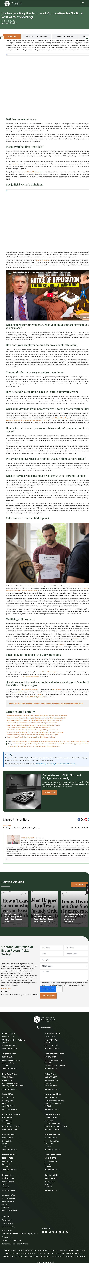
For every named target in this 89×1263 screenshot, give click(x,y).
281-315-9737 (7, 1057)
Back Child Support (22, 744)
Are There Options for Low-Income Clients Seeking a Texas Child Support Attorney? (34, 720)
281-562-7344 (8, 1037)
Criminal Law (7, 1223)
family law (16, 164)
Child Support (63, 744)
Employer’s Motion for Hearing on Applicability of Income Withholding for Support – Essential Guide (46, 703)
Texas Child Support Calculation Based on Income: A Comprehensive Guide (32, 723)
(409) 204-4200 (51, 1178)
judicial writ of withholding (50, 741)
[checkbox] (64, 984)
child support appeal (76, 744)
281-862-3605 (50, 1118)
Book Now (87, 889)
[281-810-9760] (38, 1027)
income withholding (42, 260)
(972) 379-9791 (8, 1198)
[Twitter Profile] (53, 1232)
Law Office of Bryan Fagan (32, 172)
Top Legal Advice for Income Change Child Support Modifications (28, 727)
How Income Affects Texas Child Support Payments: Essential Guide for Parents (33, 725)
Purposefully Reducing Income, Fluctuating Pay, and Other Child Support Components (35, 732)
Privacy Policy (7, 1237)
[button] (79, 819)
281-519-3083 (50, 1037)
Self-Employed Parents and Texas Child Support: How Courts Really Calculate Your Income (37, 715)
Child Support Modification (37, 746)
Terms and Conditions (11, 1240)
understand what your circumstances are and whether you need (26, 420)
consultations (56, 689)
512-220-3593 (8, 1097)
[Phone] (6, 859)
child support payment (19, 741)
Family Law (6, 1220)
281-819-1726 (50, 1057)
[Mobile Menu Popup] (82, 3)
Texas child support (53, 746)
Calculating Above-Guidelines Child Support (44, 744)
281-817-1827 (7, 1138)
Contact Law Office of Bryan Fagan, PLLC (19, 1233)
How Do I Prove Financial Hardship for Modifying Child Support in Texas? (31, 737)
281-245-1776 (50, 1158)
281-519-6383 (8, 1077)
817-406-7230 (50, 1138)
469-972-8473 (50, 1077)
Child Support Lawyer (21, 746)
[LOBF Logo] (44, 1019)
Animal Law (7, 1230)
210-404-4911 (7, 1118)
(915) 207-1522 (8, 1178)
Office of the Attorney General (69, 741)
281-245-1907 (7, 1158)
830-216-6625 (50, 1097)
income (77, 639)
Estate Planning (8, 1227)
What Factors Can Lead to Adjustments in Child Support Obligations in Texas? (32, 730)
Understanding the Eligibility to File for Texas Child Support (56, 764)
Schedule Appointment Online (15, 1244)
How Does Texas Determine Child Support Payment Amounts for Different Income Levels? (36, 718)
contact (39, 694)
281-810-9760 (46, 1027)
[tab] (12, 36)
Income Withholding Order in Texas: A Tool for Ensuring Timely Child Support (32, 735)
